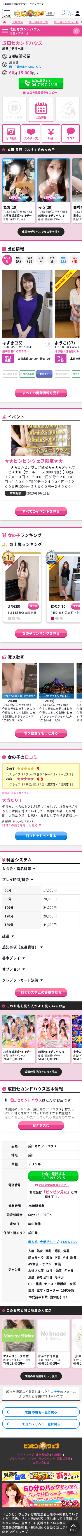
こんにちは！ (68, 13)
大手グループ (49, 1241)
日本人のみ (69, 1241)
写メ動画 (11, 138)
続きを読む (41, 1125)
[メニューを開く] (7, 12)
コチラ (55, 1391)
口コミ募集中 (27, 374)
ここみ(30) (9, 701)
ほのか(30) (59, 606)
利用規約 (57, 1455)
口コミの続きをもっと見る (20, 825)
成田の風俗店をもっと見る (41, 1072)
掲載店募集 (64, 1459)
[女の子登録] (48, 343)
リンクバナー (47, 1459)
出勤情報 (41, 117)
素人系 (33, 1241)
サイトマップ (25, 1455)
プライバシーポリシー (23, 1459)
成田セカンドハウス (25, 29)
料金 (51, 138)
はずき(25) (12, 343)
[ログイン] (77, 13)
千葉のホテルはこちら (27, 67)
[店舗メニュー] (4, 31)
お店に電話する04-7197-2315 (53, 1175)
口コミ (70, 138)
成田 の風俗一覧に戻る (41, 1412)
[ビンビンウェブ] (4, 22)
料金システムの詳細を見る (41, 992)
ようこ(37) (65, 343)
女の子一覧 (31, 138)
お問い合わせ (41, 1463)
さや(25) (14, 606)
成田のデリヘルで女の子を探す (41, 232)
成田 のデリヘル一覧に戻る (41, 1424)
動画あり (44, 373)
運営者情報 (43, 1455)
